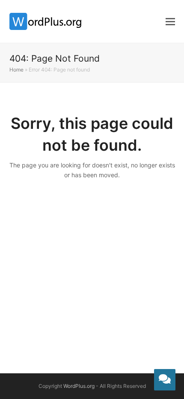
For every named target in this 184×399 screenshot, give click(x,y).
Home (16, 69)
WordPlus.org (79, 386)
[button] (170, 21)
